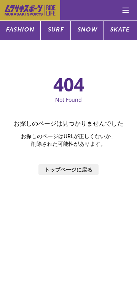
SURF (56, 30)
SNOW (87, 30)
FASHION (20, 30)
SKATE (120, 30)
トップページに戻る (68, 169)
